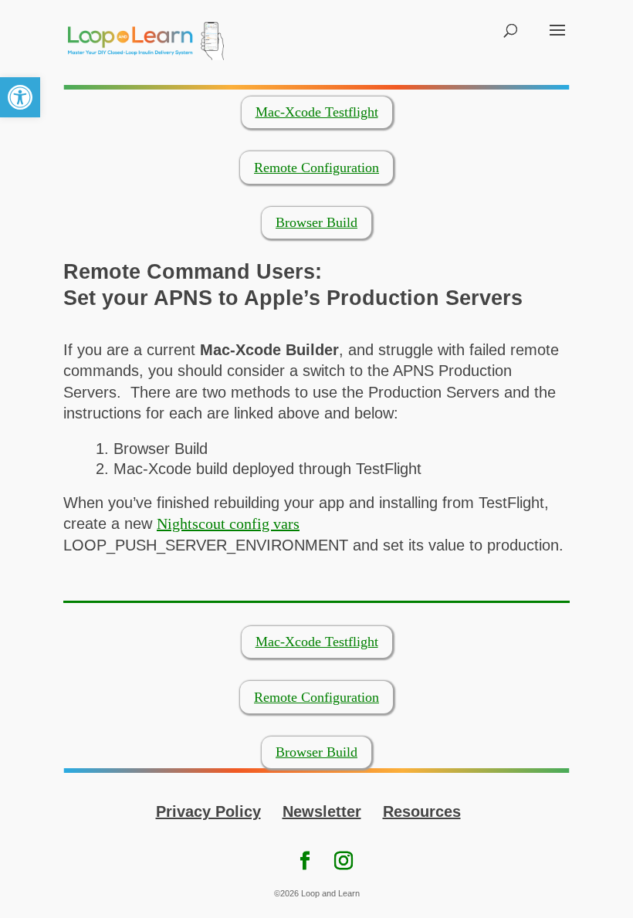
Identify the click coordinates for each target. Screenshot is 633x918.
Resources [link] (422, 811)
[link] (20, 97)
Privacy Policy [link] (208, 811)
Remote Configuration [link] (316, 167)
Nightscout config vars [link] (228, 523)
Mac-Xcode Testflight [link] (317, 112)
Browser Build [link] (316, 222)
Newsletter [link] (322, 811)
